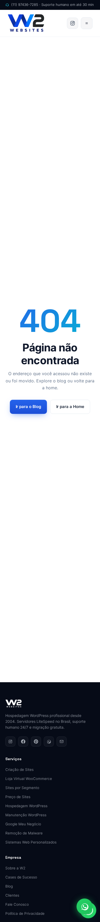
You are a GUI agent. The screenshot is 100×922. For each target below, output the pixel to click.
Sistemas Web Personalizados (31, 842)
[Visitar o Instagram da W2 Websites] (72, 23)
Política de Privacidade (25, 913)
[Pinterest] (36, 741)
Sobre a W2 (15, 868)
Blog (9, 886)
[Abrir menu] (87, 23)
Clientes (12, 895)
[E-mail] (62, 741)
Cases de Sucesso (21, 877)
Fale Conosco (17, 904)
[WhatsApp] (49, 741)
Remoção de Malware (24, 833)
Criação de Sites (19, 769)
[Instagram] (10, 741)
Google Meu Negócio (23, 824)
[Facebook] (23, 741)
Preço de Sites (17, 797)
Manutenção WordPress (25, 815)
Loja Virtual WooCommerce (28, 778)
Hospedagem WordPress (26, 806)
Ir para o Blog (28, 406)
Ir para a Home (70, 406)
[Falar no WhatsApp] (85, 907)
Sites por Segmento (22, 788)
